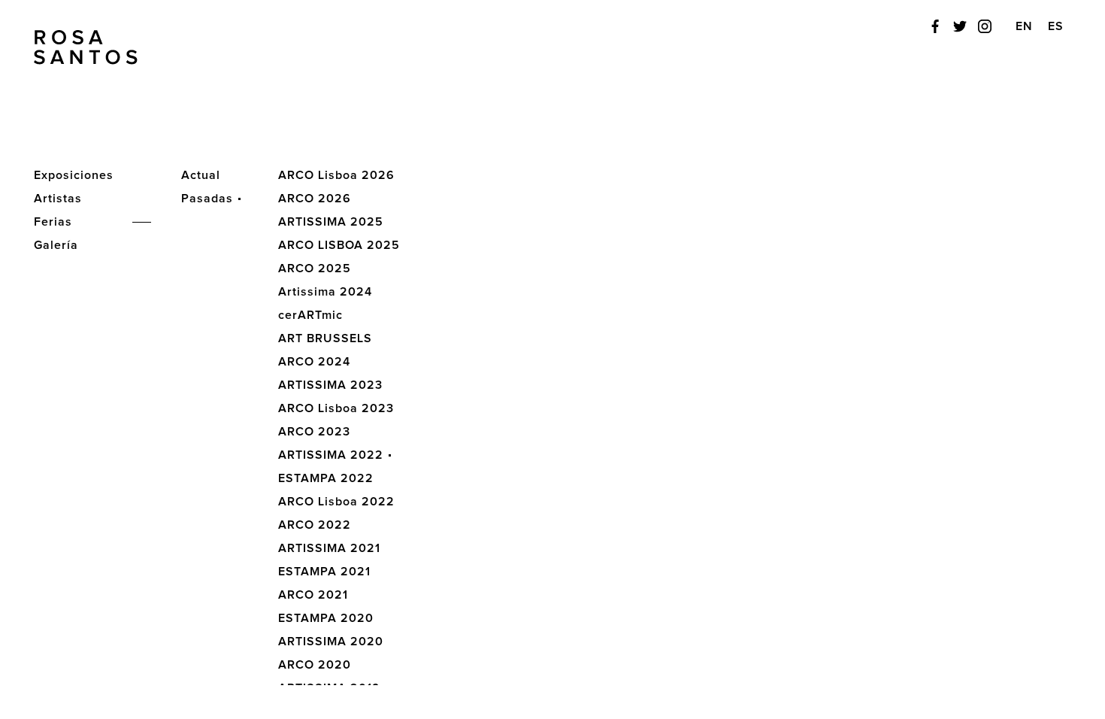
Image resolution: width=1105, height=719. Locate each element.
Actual (200, 175)
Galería (56, 245)
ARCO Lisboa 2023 (336, 408)
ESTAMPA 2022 (326, 478)
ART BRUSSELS (325, 338)
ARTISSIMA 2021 (329, 548)
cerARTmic (310, 315)
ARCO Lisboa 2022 (336, 502)
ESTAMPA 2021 (324, 572)
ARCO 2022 (314, 525)
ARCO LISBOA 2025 (339, 245)
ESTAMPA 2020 (326, 618)
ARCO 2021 (313, 595)
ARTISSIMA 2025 (330, 222)
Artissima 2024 (325, 292)
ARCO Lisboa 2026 (336, 175)
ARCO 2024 (314, 362)
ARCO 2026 (314, 199)
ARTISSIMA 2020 (330, 642)
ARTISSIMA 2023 (330, 385)
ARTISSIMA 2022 (330, 455)
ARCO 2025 (314, 268)
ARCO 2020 (314, 665)
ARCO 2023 (314, 432)
